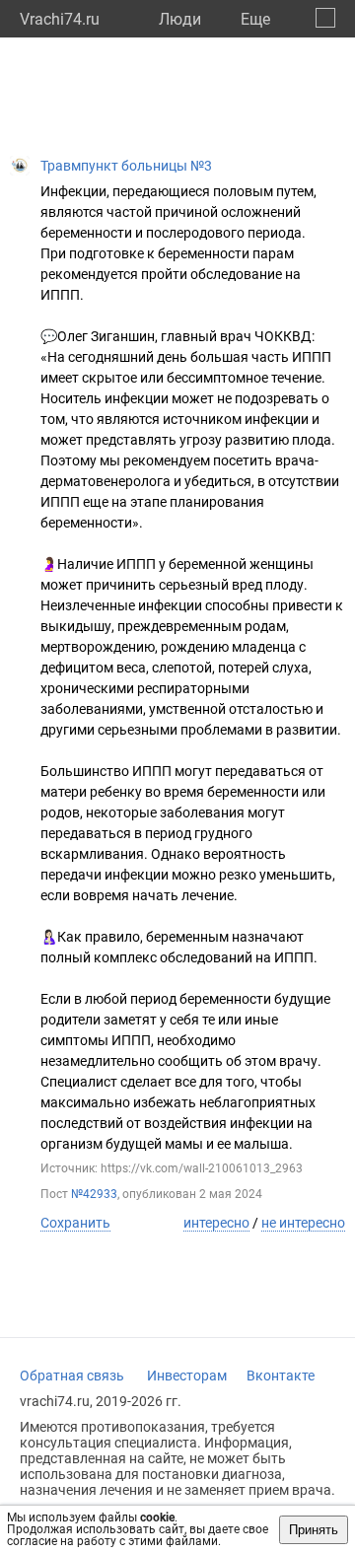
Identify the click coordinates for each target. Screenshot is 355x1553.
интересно (216, 1223)
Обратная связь (72, 1375)
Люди (180, 19)
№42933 (94, 1194)
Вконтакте (281, 1375)
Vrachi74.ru (60, 19)
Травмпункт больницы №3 (126, 166)
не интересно (303, 1223)
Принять (313, 1529)
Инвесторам (187, 1375)
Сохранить (75, 1223)
